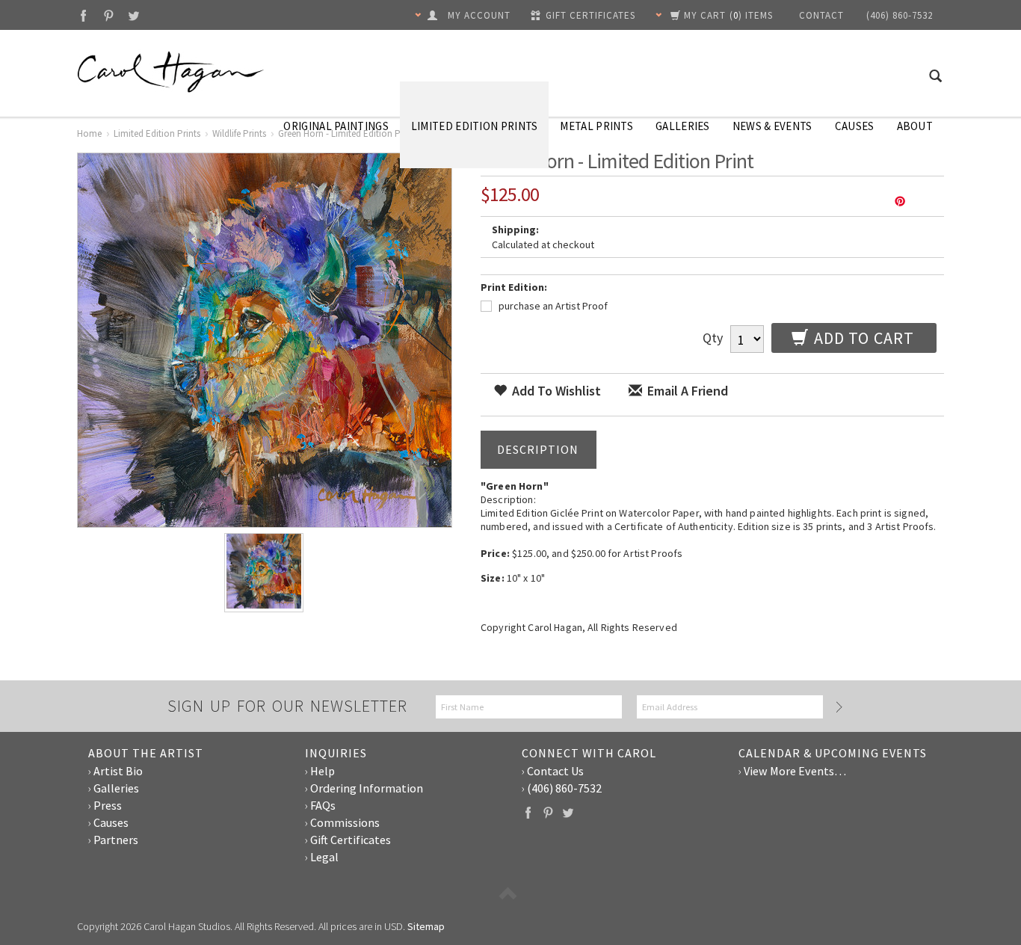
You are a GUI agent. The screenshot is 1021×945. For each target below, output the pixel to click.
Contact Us (555, 770)
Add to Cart (862, 337)
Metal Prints (596, 126)
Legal (324, 856)
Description (538, 449)
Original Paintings (335, 126)
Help (322, 770)
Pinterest (108, 15)
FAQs (323, 805)
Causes (855, 126)
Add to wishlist (555, 390)
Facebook (83, 15)
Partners (115, 839)
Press (107, 805)
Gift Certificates (350, 839)
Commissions (345, 822)
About (915, 126)
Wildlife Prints (239, 133)
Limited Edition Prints (474, 126)
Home (89, 133)
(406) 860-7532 (564, 788)
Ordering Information (366, 788)
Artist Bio (118, 770)
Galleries (683, 126)
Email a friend (686, 390)
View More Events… (795, 770)
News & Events (772, 126)
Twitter (134, 15)
